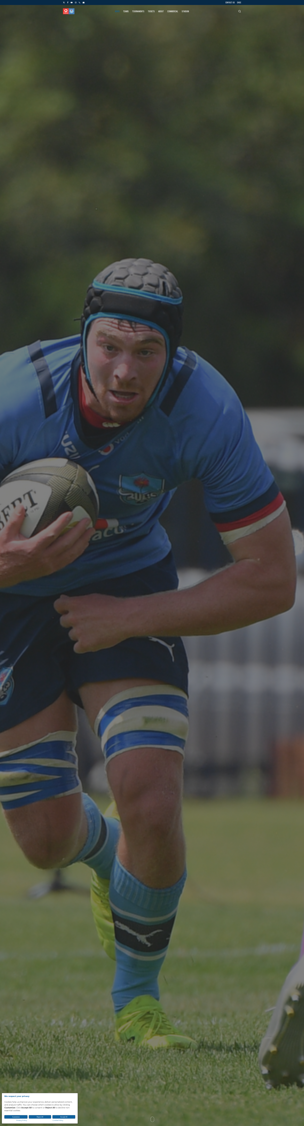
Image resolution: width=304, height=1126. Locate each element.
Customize (16, 1117)
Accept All (63, 1117)
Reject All (40, 1117)
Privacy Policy (21, 1120)
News (152, 628)
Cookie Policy (57, 1120)
